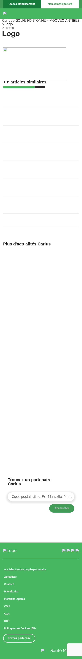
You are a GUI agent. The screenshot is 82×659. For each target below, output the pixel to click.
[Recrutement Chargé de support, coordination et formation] (61, 254)
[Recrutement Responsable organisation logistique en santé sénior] (20, 296)
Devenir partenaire (19, 638)
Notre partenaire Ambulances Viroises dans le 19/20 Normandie (38, 167)
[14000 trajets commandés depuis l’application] (20, 372)
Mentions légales (14, 598)
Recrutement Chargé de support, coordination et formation (34, 114)
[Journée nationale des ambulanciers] (20, 409)
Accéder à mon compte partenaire (25, 569)
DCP (6, 621)
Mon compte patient (60, 4)
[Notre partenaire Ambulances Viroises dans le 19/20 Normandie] (61, 334)
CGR (6, 613)
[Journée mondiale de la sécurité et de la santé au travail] (61, 372)
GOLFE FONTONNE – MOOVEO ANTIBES (47, 21)
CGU (7, 606)
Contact (9, 584)
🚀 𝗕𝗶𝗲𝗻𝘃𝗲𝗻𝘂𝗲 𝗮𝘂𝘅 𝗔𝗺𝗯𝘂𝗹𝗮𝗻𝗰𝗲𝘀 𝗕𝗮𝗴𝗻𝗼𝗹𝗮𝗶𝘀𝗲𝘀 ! (39, 96)
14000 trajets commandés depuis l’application (34, 184)
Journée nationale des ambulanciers (36, 218)
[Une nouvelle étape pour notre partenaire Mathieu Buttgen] (61, 296)
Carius (7, 21)
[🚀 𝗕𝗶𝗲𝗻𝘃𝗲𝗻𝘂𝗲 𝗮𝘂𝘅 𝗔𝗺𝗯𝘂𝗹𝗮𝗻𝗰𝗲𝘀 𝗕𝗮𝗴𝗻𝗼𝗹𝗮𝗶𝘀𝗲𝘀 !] (20, 254)
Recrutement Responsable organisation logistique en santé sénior (40, 131)
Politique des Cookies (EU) (20, 628)
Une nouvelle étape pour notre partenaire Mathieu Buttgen (31, 149)
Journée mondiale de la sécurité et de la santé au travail (40, 202)
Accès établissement (22, 4)
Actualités (10, 576)
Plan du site (11, 591)
